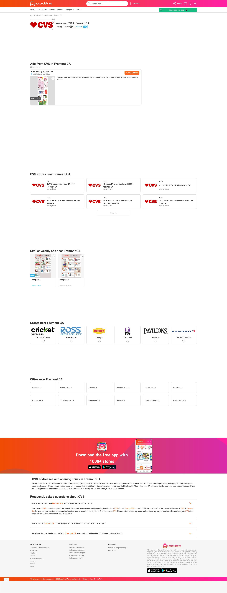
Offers (52, 10)
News (32, 566)
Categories (69, 10)
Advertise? (33, 550)
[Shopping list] (195, 3)
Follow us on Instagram (77, 553)
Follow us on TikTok (76, 558)
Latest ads (42, 10)
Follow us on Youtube (76, 555)
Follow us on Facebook (77, 550)
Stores (60, 10)
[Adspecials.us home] (41, 4)
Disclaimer (62, 579)
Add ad (32, 564)
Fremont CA (57, 503)
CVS (42, 15)
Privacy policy (88, 579)
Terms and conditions (74, 579)
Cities (79, 10)
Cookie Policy (98, 579)
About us (33, 561)
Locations (48, 15)
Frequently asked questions (39, 548)
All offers (33, 553)
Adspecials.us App (36, 558)
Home (32, 10)
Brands (32, 556)
